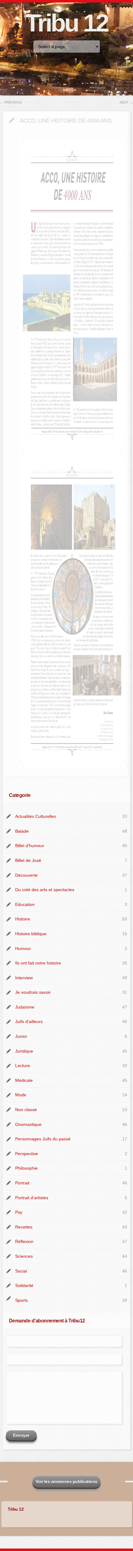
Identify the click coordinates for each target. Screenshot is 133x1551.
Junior (21, 1036)
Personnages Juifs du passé (43, 1138)
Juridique (24, 1051)
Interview (24, 977)
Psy (18, 1212)
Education (25, 904)
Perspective (26, 1153)
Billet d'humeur (29, 845)
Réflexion (24, 1241)
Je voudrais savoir (33, 992)
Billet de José (28, 860)
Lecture (22, 1065)
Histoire (22, 918)
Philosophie (26, 1168)
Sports (21, 1300)
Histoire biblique (30, 933)
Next (126, 102)
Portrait (22, 1182)
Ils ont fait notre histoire (38, 962)
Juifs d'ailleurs (29, 1021)
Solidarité (24, 1285)
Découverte (26, 875)
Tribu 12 (66, 23)
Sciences (24, 1256)
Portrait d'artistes (31, 1197)
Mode (20, 1094)
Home (62, 67)
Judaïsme (24, 1007)
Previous (11, 102)
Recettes (23, 1226)
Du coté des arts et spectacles (44, 889)
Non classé (26, 1109)
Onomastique (28, 1124)
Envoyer (21, 1435)
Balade (22, 831)
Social (21, 1271)
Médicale (24, 1080)
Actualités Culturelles (35, 816)
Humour (23, 948)
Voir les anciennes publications (66, 1481)
